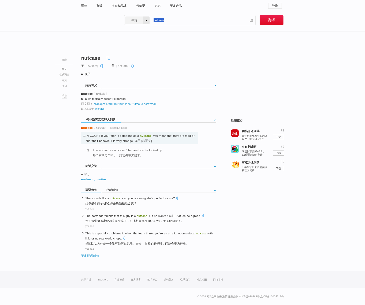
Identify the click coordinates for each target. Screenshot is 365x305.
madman (87, 179)
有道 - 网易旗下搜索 (98, 20)
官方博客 (136, 279)
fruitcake (137, 103)
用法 (64, 80)
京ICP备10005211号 (272, 296)
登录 (275, 5)
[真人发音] (102, 65)
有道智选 (119, 279)
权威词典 (64, 74)
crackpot (99, 103)
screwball (150, 103)
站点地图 (202, 279)
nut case (125, 103)
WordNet (100, 108)
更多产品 (176, 5)
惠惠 (158, 5)
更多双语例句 (90, 255)
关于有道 (86, 279)
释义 (64, 68)
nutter (101, 179)
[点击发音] (177, 198)
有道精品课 (119, 5)
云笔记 (140, 5)
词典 (84, 5)
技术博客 (152, 279)
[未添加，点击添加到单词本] (108, 57)
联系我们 (185, 279)
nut (116, 103)
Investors (103, 279)
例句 (64, 86)
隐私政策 (222, 296)
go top (64, 95)
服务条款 (233, 296)
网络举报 (218, 279)
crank (109, 103)
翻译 (99, 5)
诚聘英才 (169, 279)
